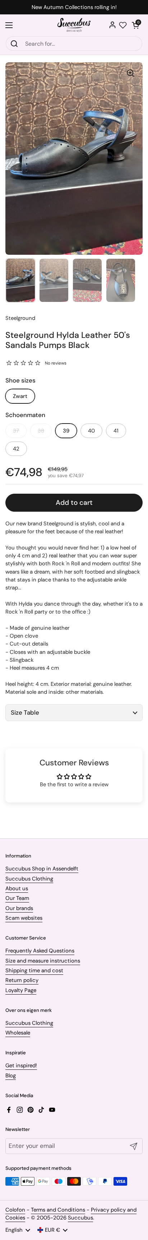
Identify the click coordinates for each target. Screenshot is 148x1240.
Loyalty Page (20, 990)
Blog (10, 1075)
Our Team (17, 898)
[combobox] (74, 43)
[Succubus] (74, 25)
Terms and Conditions (58, 1209)
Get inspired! (21, 1065)
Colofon (15, 1209)
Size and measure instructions (42, 960)
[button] (135, 25)
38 (41, 430)
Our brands (19, 908)
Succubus (80, 1217)
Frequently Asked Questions (39, 950)
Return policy (21, 980)
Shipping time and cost (34, 970)
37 (16, 430)
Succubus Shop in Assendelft (41, 868)
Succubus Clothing (29, 878)
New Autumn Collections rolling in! (74, 7)
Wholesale (17, 1032)
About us (16, 888)
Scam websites (23, 918)
